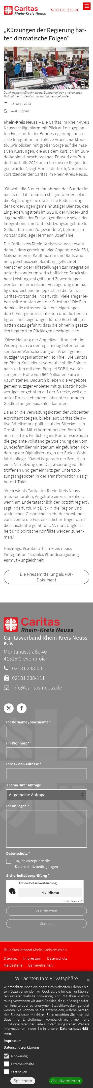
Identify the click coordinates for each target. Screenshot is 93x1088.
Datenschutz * (18, 853)
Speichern (23, 1081)
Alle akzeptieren (65, 1081)
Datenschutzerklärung (21, 1047)
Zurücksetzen (46, 911)
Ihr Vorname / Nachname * (28, 722)
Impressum (13, 1040)
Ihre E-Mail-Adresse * (23, 764)
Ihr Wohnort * (18, 743)
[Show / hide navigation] (87, 6)
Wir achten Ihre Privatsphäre (46, 978)
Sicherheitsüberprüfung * (27, 875)
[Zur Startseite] (25, 10)
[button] (9, 708)
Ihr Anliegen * (17, 805)
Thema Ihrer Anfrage (23, 785)
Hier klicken (50, 892)
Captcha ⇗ (72, 901)
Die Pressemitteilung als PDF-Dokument (46, 577)
